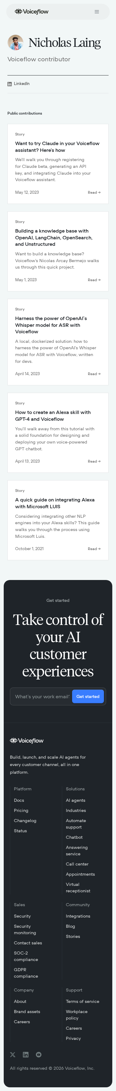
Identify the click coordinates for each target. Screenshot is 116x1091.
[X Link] (12, 1054)
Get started (88, 697)
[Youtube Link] (38, 1054)
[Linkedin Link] (25, 1054)
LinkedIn (22, 84)
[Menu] (97, 11)
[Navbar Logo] (30, 11)
